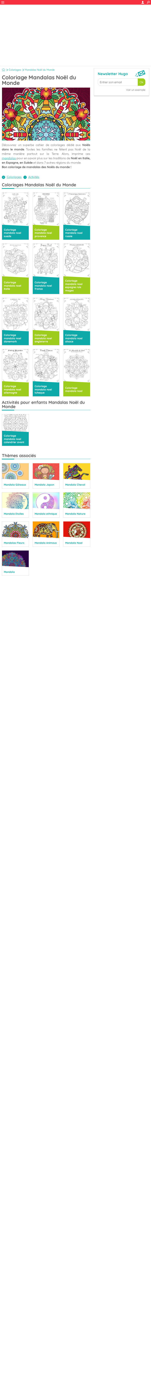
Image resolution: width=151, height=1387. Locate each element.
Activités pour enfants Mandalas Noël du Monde (43, 404)
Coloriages (15, 69)
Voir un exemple (135, 89)
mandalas (9, 158)
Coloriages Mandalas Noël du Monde (39, 185)
